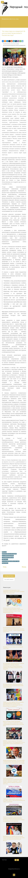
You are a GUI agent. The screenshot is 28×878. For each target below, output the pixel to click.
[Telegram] (22, 41)
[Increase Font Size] (18, 860)
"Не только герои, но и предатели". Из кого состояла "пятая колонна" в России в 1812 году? (13, 33)
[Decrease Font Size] (16, 860)
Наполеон (5, 563)
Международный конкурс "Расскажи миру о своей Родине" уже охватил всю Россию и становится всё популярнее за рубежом (14, 762)
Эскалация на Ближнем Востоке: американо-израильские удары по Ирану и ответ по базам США (13, 592)
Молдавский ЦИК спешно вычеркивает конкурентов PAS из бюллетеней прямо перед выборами (13, 686)
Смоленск (5, 559)
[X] (9, 41)
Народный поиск (9, 576)
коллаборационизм (7, 555)
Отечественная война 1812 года (10, 561)
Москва (4, 551)
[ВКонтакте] (3, 41)
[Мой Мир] (7, 41)
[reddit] (12, 41)
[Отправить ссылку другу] (25, 38)
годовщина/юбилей (7, 557)
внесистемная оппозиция (9, 553)
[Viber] (18, 41)
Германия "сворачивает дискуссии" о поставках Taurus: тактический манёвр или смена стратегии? (14, 800)
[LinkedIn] (14, 41)
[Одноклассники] (5, 41)
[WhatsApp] (20, 41)
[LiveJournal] (16, 41)
